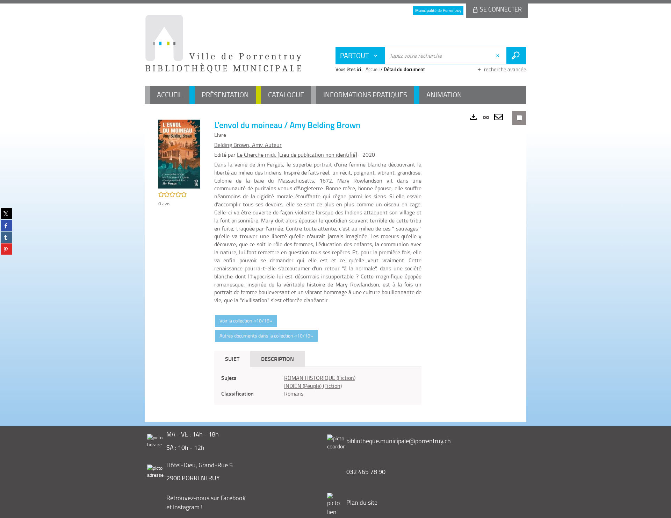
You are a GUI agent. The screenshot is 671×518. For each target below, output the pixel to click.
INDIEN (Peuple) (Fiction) (313, 386)
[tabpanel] (317, 386)
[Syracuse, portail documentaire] (223, 44)
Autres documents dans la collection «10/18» (266, 335)
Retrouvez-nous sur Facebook (206, 498)
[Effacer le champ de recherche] (498, 55)
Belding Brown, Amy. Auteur (248, 145)
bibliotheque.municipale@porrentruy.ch (398, 441)
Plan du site (361, 502)
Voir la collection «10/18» (245, 320)
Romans (293, 393)
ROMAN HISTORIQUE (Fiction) (319, 378)
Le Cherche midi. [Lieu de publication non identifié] (297, 154)
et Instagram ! (184, 507)
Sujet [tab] (232, 359)
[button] (179, 153)
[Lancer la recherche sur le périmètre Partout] (516, 55)
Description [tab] (277, 359)
